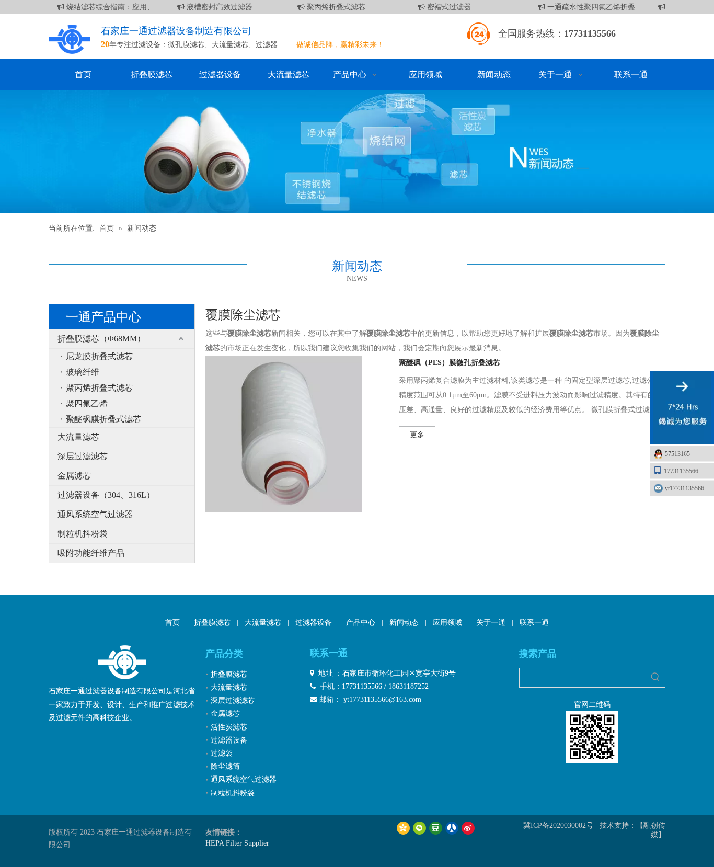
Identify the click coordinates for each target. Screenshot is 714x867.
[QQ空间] (403, 828)
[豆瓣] (435, 828)
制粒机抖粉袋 (82, 533)
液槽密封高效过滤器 (213, 7)
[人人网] (451, 828)
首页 (172, 622)
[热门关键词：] (655, 677)
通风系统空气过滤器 (95, 514)
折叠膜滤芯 (212, 622)
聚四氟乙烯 (87, 403)
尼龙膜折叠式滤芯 (99, 356)
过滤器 (267, 45)
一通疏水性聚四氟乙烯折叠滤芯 (588, 7)
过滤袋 (222, 753)
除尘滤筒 (225, 766)
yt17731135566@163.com (689, 488)
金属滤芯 (74, 475)
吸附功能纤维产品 (90, 553)
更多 (417, 435)
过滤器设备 (313, 622)
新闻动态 (404, 622)
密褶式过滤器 (443, 7)
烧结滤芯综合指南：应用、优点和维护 (107, 7)
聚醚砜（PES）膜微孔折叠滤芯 (449, 363)
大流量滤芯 (230, 45)
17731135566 (681, 471)
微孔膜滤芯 (186, 45)
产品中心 (360, 622)
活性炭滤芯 (229, 727)
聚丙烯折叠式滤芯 (330, 7)
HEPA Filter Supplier (237, 843)
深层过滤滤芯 (82, 456)
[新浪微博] (468, 828)
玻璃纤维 (82, 372)
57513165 (677, 454)
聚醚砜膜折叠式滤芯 (103, 419)
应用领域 (447, 622)
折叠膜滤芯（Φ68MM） (101, 338)
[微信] (419, 828)
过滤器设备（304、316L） (106, 494)
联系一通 (534, 622)
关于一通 (490, 622)
